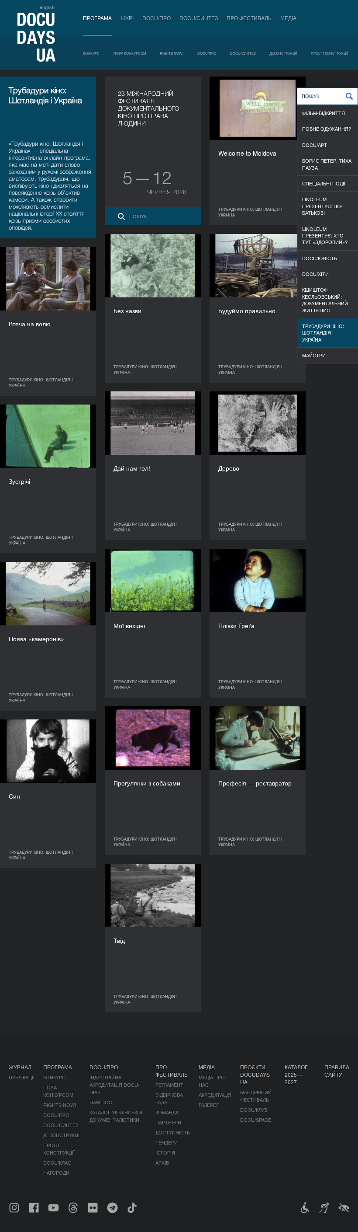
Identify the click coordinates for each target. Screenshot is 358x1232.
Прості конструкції (329, 53)
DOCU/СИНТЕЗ (198, 17)
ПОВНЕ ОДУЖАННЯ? (326, 128)
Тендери (166, 1142)
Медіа (288, 17)
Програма (97, 17)
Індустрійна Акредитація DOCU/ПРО (114, 1085)
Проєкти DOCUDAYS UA (255, 1074)
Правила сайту (336, 1070)
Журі (127, 17)
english (47, 6)
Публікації (21, 1077)
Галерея (209, 1104)
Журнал (20, 1067)
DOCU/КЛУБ (254, 1109)
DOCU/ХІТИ (315, 273)
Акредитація (215, 1094)
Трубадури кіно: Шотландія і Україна (323, 332)
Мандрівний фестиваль (256, 1096)
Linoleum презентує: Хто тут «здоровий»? (325, 235)
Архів (162, 1162)
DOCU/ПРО (156, 17)
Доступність (172, 1132)
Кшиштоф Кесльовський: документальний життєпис (325, 299)
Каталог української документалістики (116, 1116)
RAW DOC (101, 1102)
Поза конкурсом (130, 53)
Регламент (169, 1084)
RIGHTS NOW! (171, 53)
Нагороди (56, 1172)
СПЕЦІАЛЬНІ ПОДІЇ (323, 183)
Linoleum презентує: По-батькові (322, 205)
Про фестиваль (249, 17)
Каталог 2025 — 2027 (296, 1074)
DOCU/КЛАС (57, 1162)
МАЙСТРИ (314, 355)
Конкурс (91, 53)
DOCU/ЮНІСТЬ (319, 258)
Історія (165, 1152)
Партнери (168, 1122)
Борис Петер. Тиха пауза (326, 164)
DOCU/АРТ (314, 144)
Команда (167, 1112)
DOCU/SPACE (255, 1119)
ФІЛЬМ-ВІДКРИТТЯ (323, 112)
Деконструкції (283, 53)
